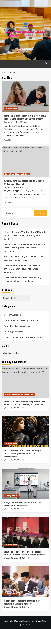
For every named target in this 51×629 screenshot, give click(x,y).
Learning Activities (13, 331)
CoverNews (42, 620)
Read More (8, 140)
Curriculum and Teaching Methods (17, 174)
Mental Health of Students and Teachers (24, 337)
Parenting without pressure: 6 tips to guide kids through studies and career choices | (25, 117)
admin (8, 122)
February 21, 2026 (19, 558)
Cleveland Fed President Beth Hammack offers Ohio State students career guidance (24, 268)
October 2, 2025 (18, 122)
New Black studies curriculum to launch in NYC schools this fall (24, 182)
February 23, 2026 (19, 408)
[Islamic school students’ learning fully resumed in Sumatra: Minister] (25, 581)
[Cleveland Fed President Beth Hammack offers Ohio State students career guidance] (25, 532)
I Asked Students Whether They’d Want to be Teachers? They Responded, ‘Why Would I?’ (25, 235)
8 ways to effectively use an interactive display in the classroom (23, 258)
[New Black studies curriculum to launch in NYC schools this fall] (25, 161)
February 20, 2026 (19, 607)
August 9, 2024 (18, 187)
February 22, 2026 (19, 509)
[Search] (46, 63)
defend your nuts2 (10, 352)
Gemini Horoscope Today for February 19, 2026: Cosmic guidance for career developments (24, 247)
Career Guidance (11, 108)
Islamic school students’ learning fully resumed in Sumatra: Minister (22, 279)
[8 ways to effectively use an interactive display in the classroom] (25, 483)
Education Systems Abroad (17, 326)
